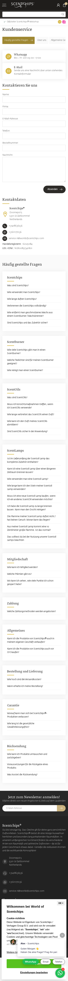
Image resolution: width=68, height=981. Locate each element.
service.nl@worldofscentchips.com (26, 891)
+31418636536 (16, 873)
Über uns (41, 40)
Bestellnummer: (10, 143)
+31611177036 (15, 882)
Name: (5, 94)
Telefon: (6, 131)
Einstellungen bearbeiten (34, 972)
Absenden (52, 189)
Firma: (5, 107)
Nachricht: (7, 155)
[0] (64, 5)
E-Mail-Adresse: (10, 119)
